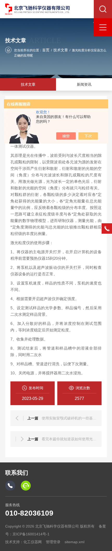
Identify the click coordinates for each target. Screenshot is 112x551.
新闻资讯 (84, 84)
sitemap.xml (74, 542)
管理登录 (53, 542)
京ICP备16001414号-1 (31, 534)
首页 (45, 50)
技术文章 (60, 50)
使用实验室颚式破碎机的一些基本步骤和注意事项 (69, 418)
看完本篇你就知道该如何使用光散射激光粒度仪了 (69, 439)
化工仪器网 (32, 542)
